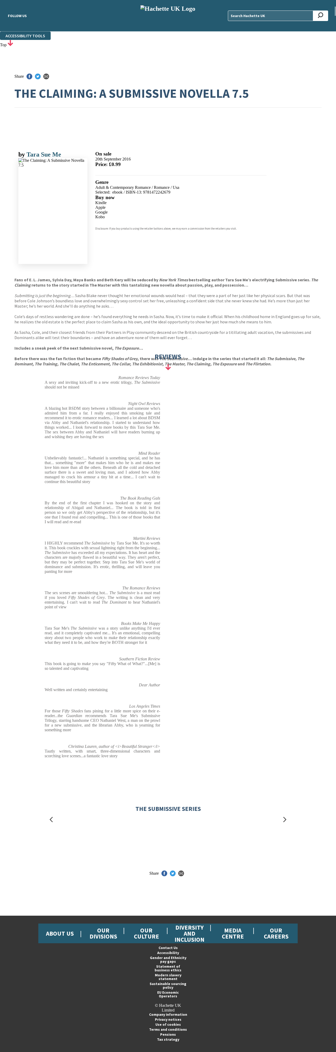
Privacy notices (168, 1019)
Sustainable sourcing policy (168, 985)
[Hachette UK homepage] (168, 15)
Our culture (146, 933)
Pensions (168, 1034)
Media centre (233, 933)
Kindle (101, 202)
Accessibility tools (25, 35)
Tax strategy (168, 1039)
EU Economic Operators (168, 994)
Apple (100, 207)
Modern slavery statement (168, 977)
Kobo (100, 217)
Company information (168, 1014)
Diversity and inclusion (189, 933)
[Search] (320, 16)
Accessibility (168, 952)
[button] (51, 819)
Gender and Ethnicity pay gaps (168, 959)
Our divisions (103, 933)
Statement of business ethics (168, 968)
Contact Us (168, 947)
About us (60, 933)
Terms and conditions (168, 1029)
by (22, 154)
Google (101, 212)
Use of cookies (168, 1024)
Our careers (276, 933)
